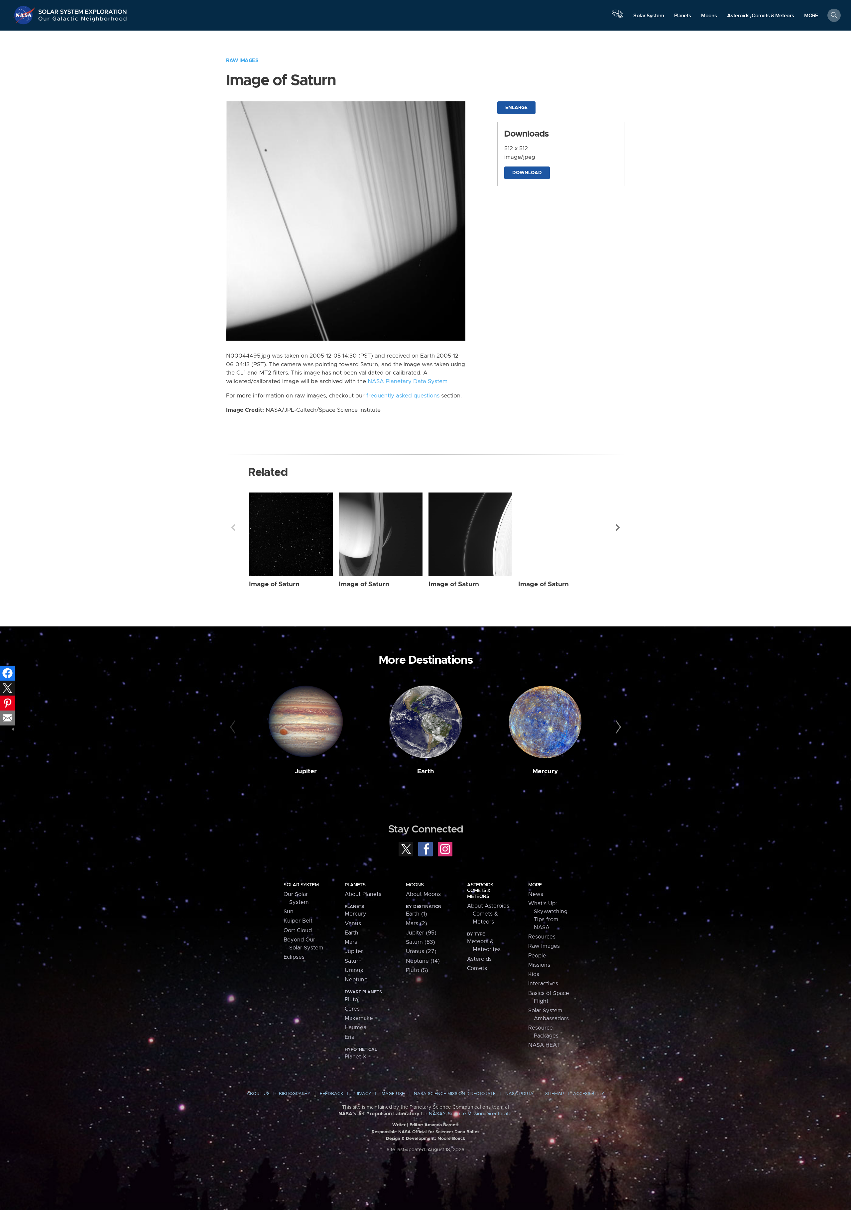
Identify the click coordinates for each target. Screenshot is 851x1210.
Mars (351, 942)
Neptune (356, 979)
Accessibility (588, 1094)
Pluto (351, 999)
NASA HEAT (544, 1045)
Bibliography (294, 1094)
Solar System (301, 884)
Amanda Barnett (442, 1125)
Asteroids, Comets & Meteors (480, 890)
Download (527, 172)
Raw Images (242, 60)
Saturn (353, 961)
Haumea (355, 1027)
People (537, 955)
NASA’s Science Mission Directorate (470, 1114)
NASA (25, 15)
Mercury (545, 771)
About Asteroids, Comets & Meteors (489, 914)
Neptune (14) (423, 961)
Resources (541, 936)
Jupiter (306, 771)
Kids (533, 974)
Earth (425, 771)
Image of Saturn (274, 584)
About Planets (363, 894)
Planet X (355, 1056)
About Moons (423, 894)
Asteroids (479, 959)
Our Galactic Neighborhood (83, 20)
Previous (233, 527)
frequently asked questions (402, 396)
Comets (477, 968)
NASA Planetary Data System (407, 382)
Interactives (543, 983)
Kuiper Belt (298, 921)
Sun (289, 911)
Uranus (354, 970)
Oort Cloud (298, 930)
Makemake (359, 1018)
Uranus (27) (421, 951)
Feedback (331, 1094)
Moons (415, 884)
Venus (353, 923)
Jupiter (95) (421, 932)
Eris (349, 1037)
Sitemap (554, 1094)
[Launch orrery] (617, 17)
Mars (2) (416, 923)
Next (618, 527)
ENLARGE (516, 107)
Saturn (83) (420, 942)
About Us (258, 1094)
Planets (355, 884)
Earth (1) (416, 914)
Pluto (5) (417, 970)
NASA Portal (520, 1094)
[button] (811, 16)
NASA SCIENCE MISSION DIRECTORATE (455, 1094)
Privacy (362, 1094)
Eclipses (294, 957)
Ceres (352, 1009)
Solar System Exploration (83, 10)
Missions (539, 965)
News (535, 894)
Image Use (393, 1094)
